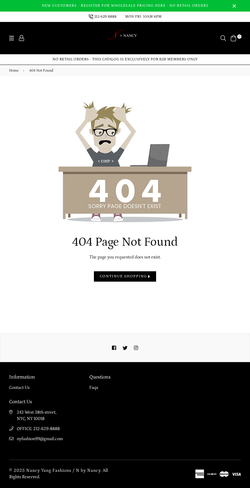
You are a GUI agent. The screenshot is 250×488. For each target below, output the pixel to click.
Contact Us (19, 387)
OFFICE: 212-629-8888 (38, 428)
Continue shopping (124, 276)
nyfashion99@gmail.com (40, 438)
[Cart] (233, 37)
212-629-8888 (105, 17)
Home (14, 71)
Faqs (93, 387)
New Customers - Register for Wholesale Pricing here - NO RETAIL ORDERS (125, 6)
